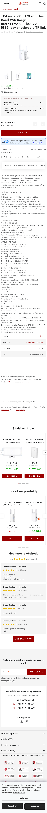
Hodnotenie (18, 165)
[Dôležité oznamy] (23, 776)
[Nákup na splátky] (37, 769)
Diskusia (31, 165)
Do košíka (23, 133)
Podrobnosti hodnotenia (34, 32)
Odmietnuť (12, 806)
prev (2, 452)
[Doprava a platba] (9, 776)
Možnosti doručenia (11, 92)
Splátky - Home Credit (36, 755)
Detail (12, 539)
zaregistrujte (25, 382)
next (45, 452)
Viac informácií (19, 792)
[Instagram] (27, 722)
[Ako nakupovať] (23, 769)
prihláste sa (10, 382)
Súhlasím (35, 806)
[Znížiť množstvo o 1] (35, 124)
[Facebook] (21, 722)
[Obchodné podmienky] (9, 762)
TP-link (9, 152)
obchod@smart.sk (25, 699)
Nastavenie (23, 798)
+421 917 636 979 (25, 707)
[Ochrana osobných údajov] (37, 762)
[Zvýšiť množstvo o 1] (43, 124)
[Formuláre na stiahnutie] (9, 769)
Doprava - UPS (8, 755)
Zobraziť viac (23, 639)
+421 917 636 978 (25, 703)
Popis (7, 165)
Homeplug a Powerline (34, 342)
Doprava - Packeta (21, 755)
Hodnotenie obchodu (23, 553)
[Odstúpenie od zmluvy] (23, 762)
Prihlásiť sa (36, 672)
